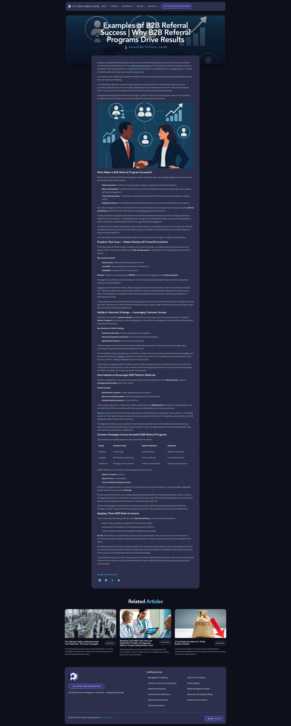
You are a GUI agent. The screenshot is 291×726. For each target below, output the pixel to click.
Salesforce (101, 413)
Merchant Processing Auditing (199, 694)
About (104, 6)
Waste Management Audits (198, 688)
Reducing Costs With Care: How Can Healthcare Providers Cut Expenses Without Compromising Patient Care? (136, 643)
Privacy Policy (107, 717)
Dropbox (101, 287)
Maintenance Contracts (158, 700)
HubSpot (121, 356)
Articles (140, 6)
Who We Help (127, 6)
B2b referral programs (142, 65)
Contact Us (152, 6)
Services (114, 6)
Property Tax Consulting (197, 700)
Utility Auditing (193, 683)
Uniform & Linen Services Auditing (162, 683)
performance (144, 211)
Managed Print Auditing (158, 677)
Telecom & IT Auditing (196, 677)
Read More (110, 643)
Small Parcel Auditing (157, 688)
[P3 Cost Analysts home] (83, 6)
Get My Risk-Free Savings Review (177, 6)
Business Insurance (156, 705)
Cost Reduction (151, 47)
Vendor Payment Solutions (159, 694)
